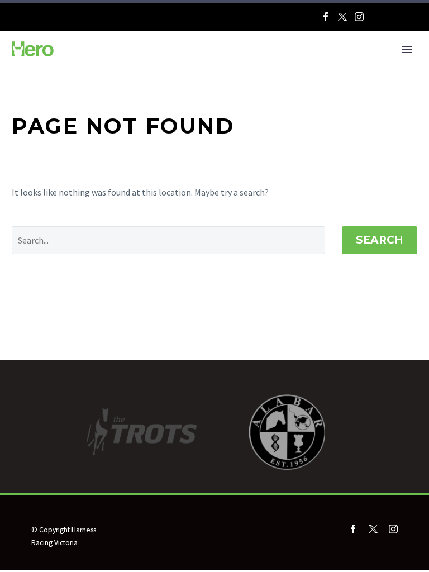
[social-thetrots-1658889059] (375, 546)
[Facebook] (325, 16)
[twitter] (373, 529)
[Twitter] (342, 16)
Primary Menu (407, 49)
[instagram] (393, 529)
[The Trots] (394, 19)
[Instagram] (359, 16)
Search (379, 239)
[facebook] (353, 529)
